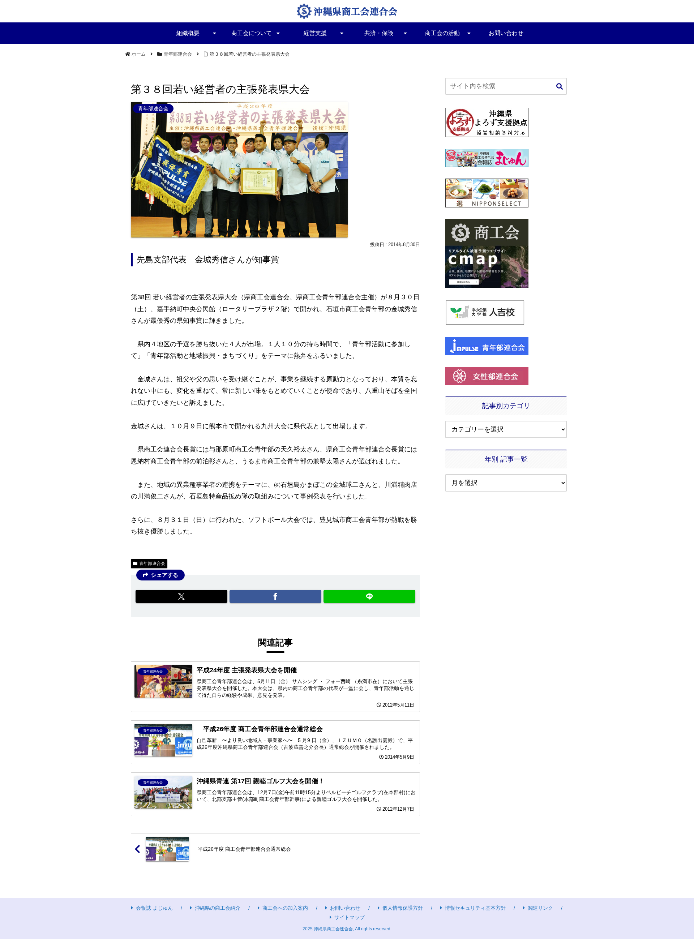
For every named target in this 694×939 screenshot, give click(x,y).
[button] (559, 87)
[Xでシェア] (181, 596)
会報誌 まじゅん (154, 908)
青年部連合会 (152, 563)
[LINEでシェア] (369, 596)
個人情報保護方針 (402, 908)
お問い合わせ (345, 908)
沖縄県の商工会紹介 (217, 908)
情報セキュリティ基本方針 (475, 908)
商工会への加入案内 (285, 908)
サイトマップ (349, 917)
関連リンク (540, 908)
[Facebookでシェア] (275, 596)
